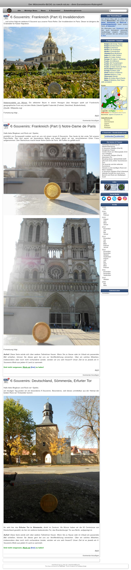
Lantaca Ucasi (82, 566)
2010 (104, 278)
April (105, 213)
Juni (104, 209)
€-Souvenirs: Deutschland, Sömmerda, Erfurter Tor (51, 381)
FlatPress (62, 566)
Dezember (107, 238)
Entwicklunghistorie (72, 11)
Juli (104, 230)
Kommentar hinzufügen (91, 120)
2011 (104, 270)
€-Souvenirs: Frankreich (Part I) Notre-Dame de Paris (53, 126)
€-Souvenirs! (55, 11)
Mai (104, 232)
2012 (104, 250)
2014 (104, 227)
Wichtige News (31, 11)
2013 (104, 236)
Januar (105, 224)
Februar (106, 215)
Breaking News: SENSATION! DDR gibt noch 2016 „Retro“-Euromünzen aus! (114, 160)
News (43, 11)
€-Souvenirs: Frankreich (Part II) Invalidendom (47, 17)
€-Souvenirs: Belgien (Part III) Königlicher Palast (112, 149)
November (107, 229)
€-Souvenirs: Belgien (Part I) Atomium (115, 171)
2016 (104, 211)
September (107, 257)
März (105, 223)
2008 (104, 282)
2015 (104, 217)
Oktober (106, 255)
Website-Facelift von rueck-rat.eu (113, 173)
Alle (19, 11)
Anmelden (105, 293)
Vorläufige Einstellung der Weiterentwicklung (111, 145)
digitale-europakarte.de (116, 114)
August (105, 219)
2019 (104, 207)
